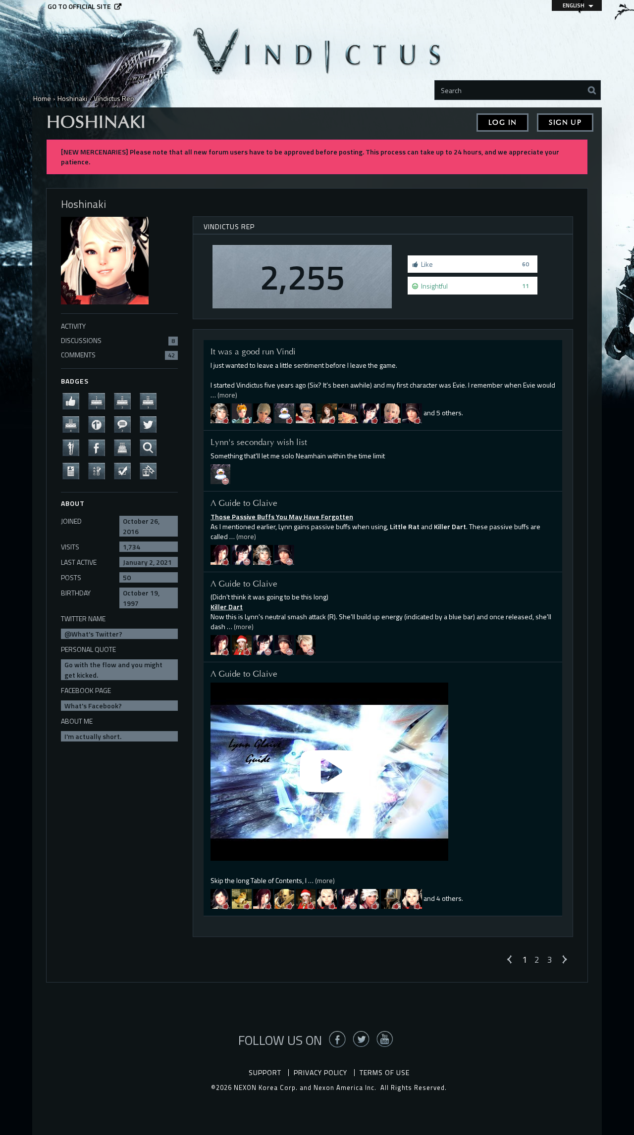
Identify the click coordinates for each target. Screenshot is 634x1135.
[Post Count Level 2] (125, 424)
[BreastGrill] (284, 412)
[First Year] (99, 400)
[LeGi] (306, 644)
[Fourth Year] (74, 424)
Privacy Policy (320, 1072)
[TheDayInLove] (220, 553)
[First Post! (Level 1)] (99, 424)
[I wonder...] (151, 447)
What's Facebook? (93, 705)
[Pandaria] (220, 898)
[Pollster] (99, 470)
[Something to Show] (151, 470)
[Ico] (391, 898)
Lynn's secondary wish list (259, 442)
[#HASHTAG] (151, 424)
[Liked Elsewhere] (99, 447)
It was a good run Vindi (253, 351)
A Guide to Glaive (244, 503)
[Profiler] (74, 470)
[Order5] (327, 898)
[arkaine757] (242, 644)
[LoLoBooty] (327, 412)
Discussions (118, 340)
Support (265, 1072)
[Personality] (74, 447)
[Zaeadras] (263, 412)
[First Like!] (74, 400)
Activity (73, 326)
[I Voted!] (125, 470)
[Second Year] (125, 400)
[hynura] (242, 898)
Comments (118, 354)
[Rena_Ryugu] (348, 412)
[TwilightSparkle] (242, 412)
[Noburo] (284, 898)
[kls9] (369, 898)
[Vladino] (263, 553)
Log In (502, 122)
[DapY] (412, 898)
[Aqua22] (369, 412)
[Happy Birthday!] (125, 447)
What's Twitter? (96, 634)
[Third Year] (151, 400)
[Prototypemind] (412, 412)
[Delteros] (306, 412)
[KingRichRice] (391, 412)
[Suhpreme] (220, 473)
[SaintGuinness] (220, 412)
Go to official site (79, 6)
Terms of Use (385, 1072)
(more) (227, 395)
